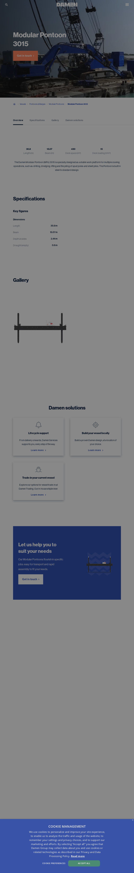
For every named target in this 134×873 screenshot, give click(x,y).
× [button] (133, 820)
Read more (78, 856)
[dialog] (67, 846)
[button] (46, 863)
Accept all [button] (84, 863)
